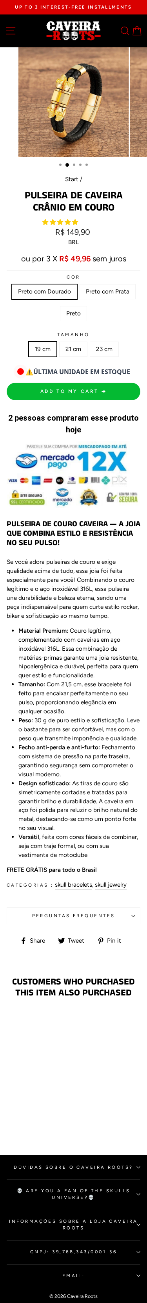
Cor (73, 277)
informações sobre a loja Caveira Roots (73, 1224)
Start (71, 179)
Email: (73, 1275)
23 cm (104, 349)
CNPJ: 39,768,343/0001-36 (73, 1251)
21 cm (73, 349)
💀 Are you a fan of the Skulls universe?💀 (74, 1194)
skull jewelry (111, 884)
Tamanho (73, 334)
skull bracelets (73, 884)
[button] (61, 222)
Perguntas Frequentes (73, 915)
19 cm (43, 349)
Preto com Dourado (44, 291)
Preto (73, 313)
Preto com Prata (107, 291)
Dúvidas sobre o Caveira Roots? (73, 1167)
